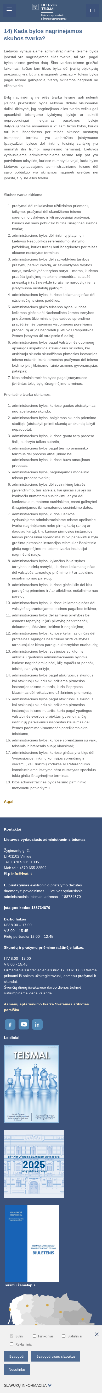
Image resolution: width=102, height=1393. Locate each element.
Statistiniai (74, 1336)
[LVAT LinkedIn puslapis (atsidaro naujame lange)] (37, 1024)
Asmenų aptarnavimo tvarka (29, 1004)
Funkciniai (45, 1336)
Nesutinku (17, 1369)
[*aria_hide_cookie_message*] (97, 1334)
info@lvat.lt (21, 873)
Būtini (19, 1336)
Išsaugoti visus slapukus (56, 1356)
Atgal (8, 801)
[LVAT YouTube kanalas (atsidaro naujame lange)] (24, 1024)
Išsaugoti (16, 1356)
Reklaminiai (23, 1344)
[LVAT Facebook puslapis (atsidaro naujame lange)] (10, 1024)
